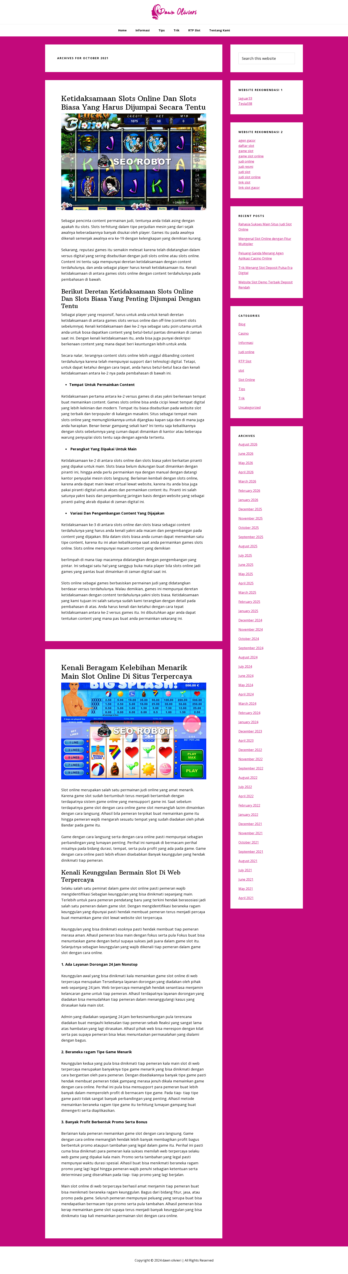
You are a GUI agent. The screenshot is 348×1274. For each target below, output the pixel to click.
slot (241, 370)
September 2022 (250, 768)
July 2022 (245, 787)
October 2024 (248, 638)
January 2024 (248, 722)
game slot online (251, 156)
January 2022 (248, 814)
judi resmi (245, 166)
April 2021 (246, 898)
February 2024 (249, 713)
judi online (246, 161)
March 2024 (247, 703)
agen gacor (247, 140)
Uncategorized (249, 407)
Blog (241, 324)
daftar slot (246, 145)
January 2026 (248, 500)
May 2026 (245, 463)
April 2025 (246, 583)
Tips (241, 389)
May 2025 (245, 574)
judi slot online (249, 177)
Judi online (246, 352)
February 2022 (249, 805)
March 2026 (247, 481)
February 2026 (249, 490)
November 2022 (250, 759)
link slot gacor (249, 187)
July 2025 (245, 555)
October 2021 (248, 842)
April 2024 (246, 694)
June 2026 (245, 453)
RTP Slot (244, 361)
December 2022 (250, 750)
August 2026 (247, 444)
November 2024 (250, 629)
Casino (243, 333)
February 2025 (249, 601)
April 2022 (246, 796)
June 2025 (245, 564)
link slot (244, 182)
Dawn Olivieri (174, 12)
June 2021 (245, 879)
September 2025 (250, 537)
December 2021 (250, 824)
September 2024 (250, 648)
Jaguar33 (245, 98)
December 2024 (250, 620)
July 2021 (245, 870)
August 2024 (247, 657)
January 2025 (248, 611)
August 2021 (247, 861)
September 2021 (250, 851)
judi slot (244, 172)
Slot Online (246, 380)
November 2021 (250, 833)
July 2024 (245, 666)
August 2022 (247, 777)
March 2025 (247, 592)
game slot (245, 151)
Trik (241, 398)
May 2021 (245, 888)
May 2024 (245, 685)
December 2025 (250, 509)
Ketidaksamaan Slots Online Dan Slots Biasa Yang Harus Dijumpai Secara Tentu (133, 103)
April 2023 (246, 740)
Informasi (245, 342)
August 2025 (247, 546)
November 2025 (250, 518)
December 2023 (250, 731)
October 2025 (248, 527)
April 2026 (246, 472)
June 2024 (245, 676)
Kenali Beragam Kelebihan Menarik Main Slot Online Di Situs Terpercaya (126, 672)
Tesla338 (245, 103)
